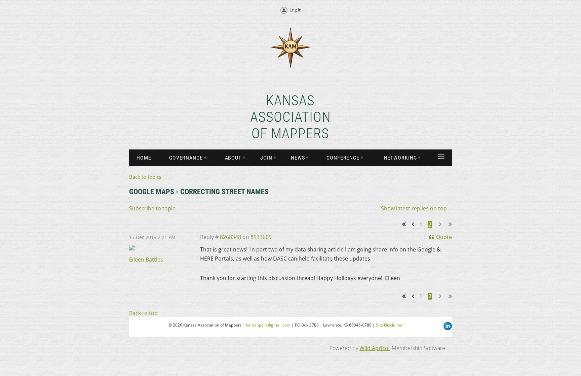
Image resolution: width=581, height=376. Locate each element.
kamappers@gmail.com (268, 325)
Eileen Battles (146, 259)
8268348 (230, 237)
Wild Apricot (374, 348)
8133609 (261, 237)
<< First (405, 224)
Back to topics (145, 176)
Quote (444, 237)
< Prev (414, 224)
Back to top (143, 313)
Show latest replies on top (414, 208)
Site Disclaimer (390, 325)
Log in (295, 10)
